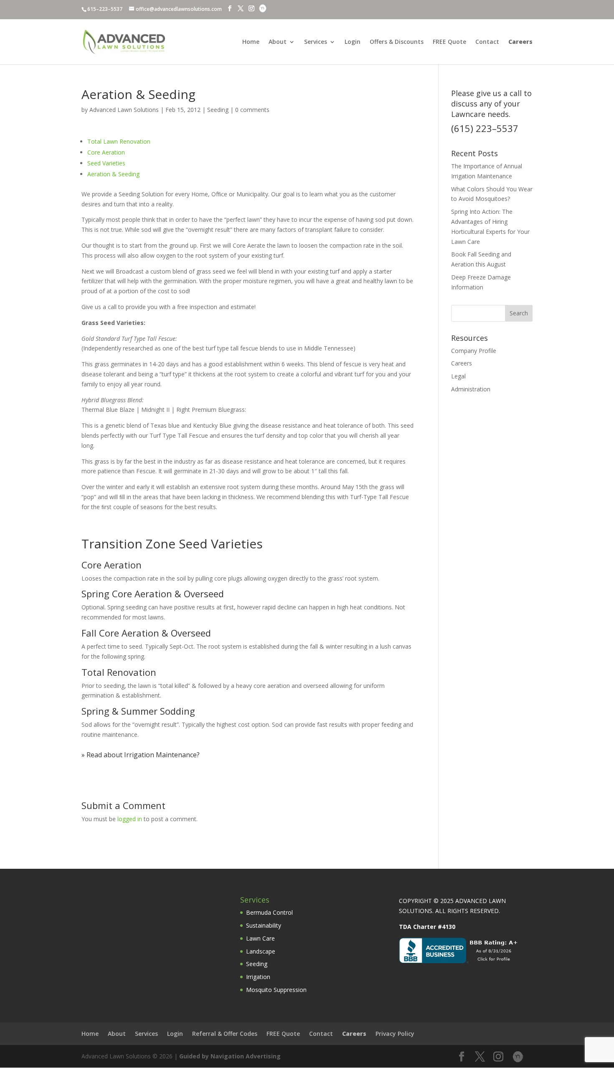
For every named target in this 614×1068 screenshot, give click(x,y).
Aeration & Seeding (113, 174)
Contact (487, 42)
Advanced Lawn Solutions (124, 110)
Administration (470, 389)
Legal (458, 376)
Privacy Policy (395, 1034)
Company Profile (473, 351)
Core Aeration (106, 152)
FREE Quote (449, 42)
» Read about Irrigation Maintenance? (140, 754)
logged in (129, 819)
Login (352, 42)
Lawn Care (260, 938)
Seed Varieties (106, 163)
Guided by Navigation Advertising (230, 1056)
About (278, 42)
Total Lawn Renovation (118, 141)
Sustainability (263, 925)
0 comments (252, 110)
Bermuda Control (269, 912)
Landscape (260, 951)
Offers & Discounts (397, 42)
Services (315, 42)
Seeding (217, 110)
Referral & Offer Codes (224, 1034)
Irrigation (258, 977)
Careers (461, 363)
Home (250, 42)
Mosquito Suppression (276, 990)
